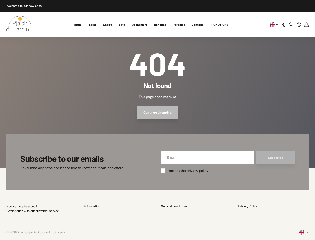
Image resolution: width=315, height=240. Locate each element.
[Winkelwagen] (306, 24)
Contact (197, 25)
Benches (160, 25)
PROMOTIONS (219, 25)
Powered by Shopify (51, 232)
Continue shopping (157, 112)
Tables (92, 25)
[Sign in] (299, 24)
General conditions (174, 206)
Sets (122, 25)
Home (77, 25)
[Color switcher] (284, 24)
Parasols (179, 25)
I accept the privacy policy (187, 170)
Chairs (107, 25)
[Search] (291, 24)
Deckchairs (140, 25)
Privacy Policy (247, 206)
